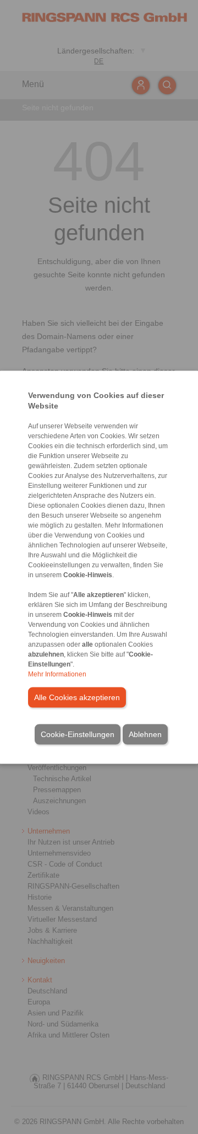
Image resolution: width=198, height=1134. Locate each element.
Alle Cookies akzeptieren (77, 696)
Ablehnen (145, 733)
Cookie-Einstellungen (77, 733)
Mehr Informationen (57, 673)
